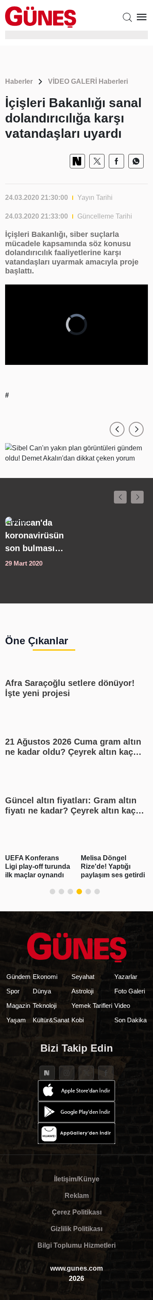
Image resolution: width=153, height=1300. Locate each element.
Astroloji (82, 991)
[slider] (69, 358)
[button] (117, 429)
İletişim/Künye (76, 1179)
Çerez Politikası (77, 1212)
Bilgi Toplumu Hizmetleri (76, 1245)
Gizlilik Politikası (76, 1228)
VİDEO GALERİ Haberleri (88, 81)
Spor (13, 991)
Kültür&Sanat (51, 1020)
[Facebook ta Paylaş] (116, 161)
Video (122, 1005)
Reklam (77, 1195)
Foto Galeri (129, 991)
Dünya (42, 991)
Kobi (77, 1020)
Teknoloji (45, 1005)
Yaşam (16, 1020)
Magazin (18, 1005)
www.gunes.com (76, 1268)
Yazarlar (125, 976)
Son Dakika (130, 1020)
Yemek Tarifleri (91, 1005)
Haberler (19, 81)
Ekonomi (45, 976)
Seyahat (82, 976)
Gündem (18, 976)
